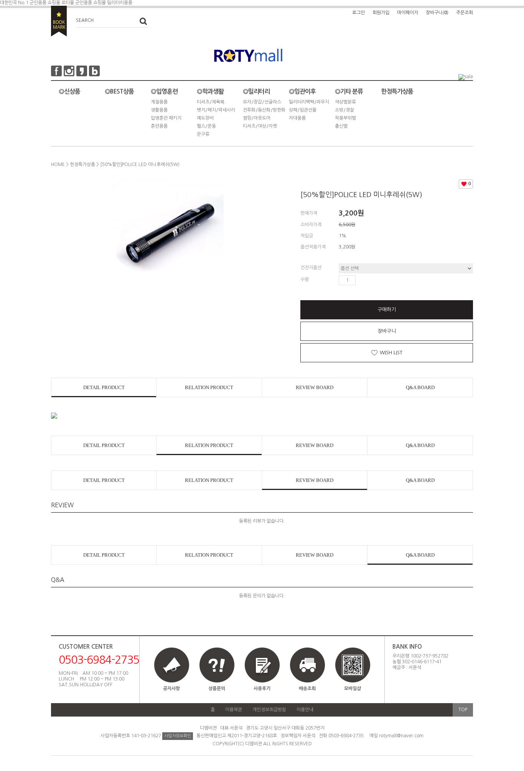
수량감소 (373, 280)
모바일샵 (352, 688)
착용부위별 (345, 118)
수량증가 (362, 280)
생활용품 (159, 110)
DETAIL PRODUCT (104, 387)
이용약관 (233, 709)
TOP (462, 709)
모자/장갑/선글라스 (262, 102)
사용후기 (262, 688)
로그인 (358, 12)
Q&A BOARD (420, 387)
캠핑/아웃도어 (256, 118)
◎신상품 (69, 91)
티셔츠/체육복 (210, 102)
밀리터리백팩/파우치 (309, 102)
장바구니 (386, 331)
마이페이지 (407, 12)
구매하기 (386, 309)
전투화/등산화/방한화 (264, 110)
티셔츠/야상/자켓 (260, 126)
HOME (58, 164)
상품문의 (216, 688)
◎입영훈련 (164, 91)
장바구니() (437, 12)
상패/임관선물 (302, 110)
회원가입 (380, 12)
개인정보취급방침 (269, 709)
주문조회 (464, 12)
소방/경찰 (344, 110)
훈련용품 (159, 126)
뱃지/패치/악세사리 (216, 110)
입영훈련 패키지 (166, 118)
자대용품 (297, 118)
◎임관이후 (302, 91)
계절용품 (159, 102)
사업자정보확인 (177, 736)
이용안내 (305, 709)
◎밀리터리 (256, 91)
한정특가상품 (397, 91)
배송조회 (307, 688)
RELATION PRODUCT (209, 387)
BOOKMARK (59, 21)
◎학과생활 (210, 91)
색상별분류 (345, 102)
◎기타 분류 (349, 91)
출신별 (341, 126)
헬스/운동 (206, 126)
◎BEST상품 (119, 91)
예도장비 (205, 118)
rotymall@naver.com (401, 735)
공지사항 (171, 688)
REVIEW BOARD (314, 387)
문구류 (203, 134)
